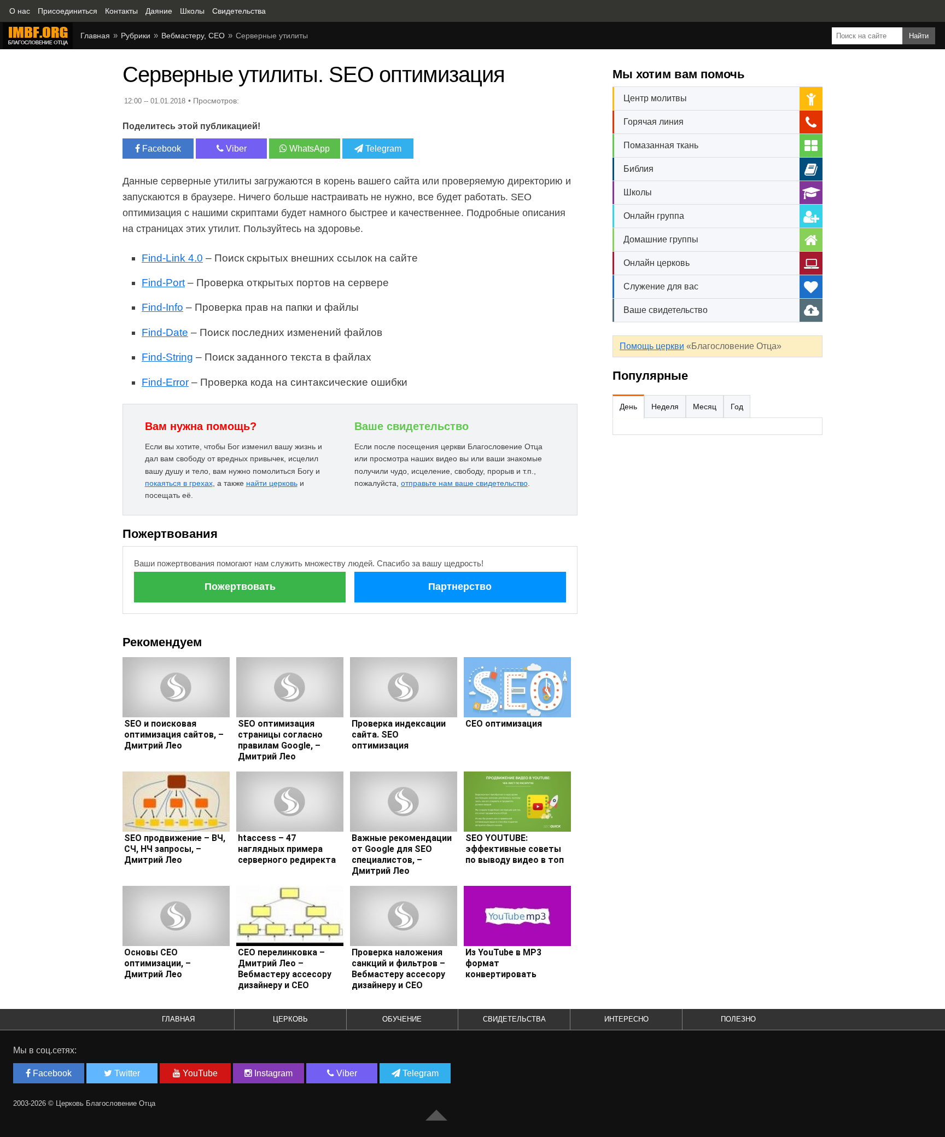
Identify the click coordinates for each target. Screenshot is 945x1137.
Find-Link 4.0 (172, 258)
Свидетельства (514, 1019)
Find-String (167, 357)
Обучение (402, 1019)
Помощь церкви (652, 346)
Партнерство (460, 586)
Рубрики (135, 35)
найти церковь (272, 483)
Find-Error (165, 382)
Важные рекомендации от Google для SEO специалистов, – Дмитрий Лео (402, 854)
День (628, 406)
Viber (235, 148)
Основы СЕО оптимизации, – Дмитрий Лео (157, 963)
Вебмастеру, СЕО (193, 35)
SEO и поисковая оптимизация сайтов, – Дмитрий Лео (174, 734)
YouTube (199, 1073)
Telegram (382, 148)
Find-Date (165, 332)
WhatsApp (308, 148)
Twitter (126, 1073)
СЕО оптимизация (503, 723)
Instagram (272, 1073)
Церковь (290, 1019)
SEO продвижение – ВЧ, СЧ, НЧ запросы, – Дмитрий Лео (174, 849)
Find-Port (163, 282)
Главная (95, 35)
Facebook (160, 148)
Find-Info (162, 307)
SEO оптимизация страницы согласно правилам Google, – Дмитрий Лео (280, 740)
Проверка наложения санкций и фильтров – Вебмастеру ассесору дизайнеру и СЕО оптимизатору (398, 974)
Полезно (738, 1019)
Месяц (704, 406)
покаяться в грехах (179, 483)
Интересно (626, 1019)
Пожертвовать (240, 586)
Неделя (665, 406)
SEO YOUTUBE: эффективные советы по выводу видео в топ (514, 849)
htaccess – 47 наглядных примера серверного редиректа (287, 849)
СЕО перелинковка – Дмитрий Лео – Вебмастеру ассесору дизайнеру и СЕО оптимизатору (284, 974)
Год (737, 406)
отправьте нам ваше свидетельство (464, 483)
